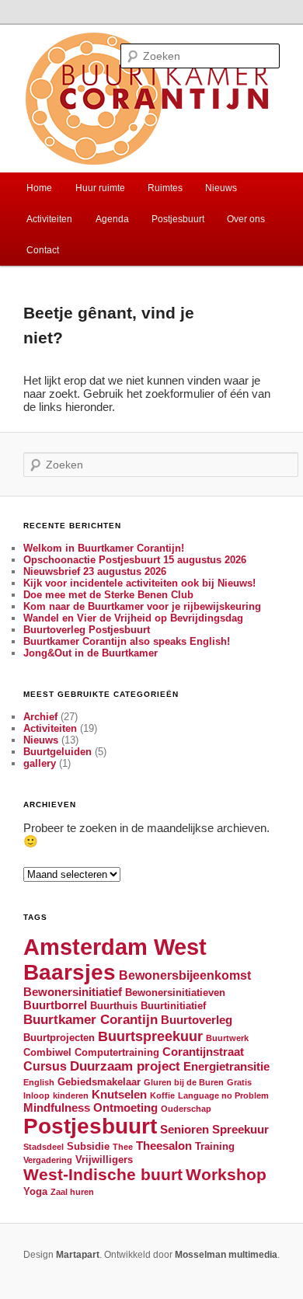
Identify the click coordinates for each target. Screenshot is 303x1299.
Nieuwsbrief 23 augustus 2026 (94, 571)
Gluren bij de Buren (184, 1082)
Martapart (77, 1254)
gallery (39, 763)
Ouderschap (186, 1108)
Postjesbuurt (178, 219)
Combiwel (47, 1052)
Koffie (162, 1095)
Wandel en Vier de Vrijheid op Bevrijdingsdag (133, 618)
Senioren (184, 1129)
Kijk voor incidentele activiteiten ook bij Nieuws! (139, 583)
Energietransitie (226, 1066)
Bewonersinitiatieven (175, 992)
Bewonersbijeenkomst (185, 975)
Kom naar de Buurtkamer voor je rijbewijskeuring (142, 606)
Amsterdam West (115, 946)
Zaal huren (72, 1191)
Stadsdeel (43, 1146)
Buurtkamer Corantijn (90, 1019)
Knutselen (119, 1094)
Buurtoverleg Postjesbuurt (86, 630)
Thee (123, 1146)
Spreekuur (240, 1129)
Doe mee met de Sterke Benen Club (108, 595)
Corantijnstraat (203, 1052)
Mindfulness (56, 1108)
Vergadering (47, 1160)
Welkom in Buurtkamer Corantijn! (103, 548)
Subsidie (88, 1146)
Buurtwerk (227, 1038)
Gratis (239, 1082)
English (38, 1082)
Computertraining (117, 1052)
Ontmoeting (125, 1108)
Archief (40, 717)
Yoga (35, 1191)
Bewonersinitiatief (72, 992)
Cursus (45, 1066)
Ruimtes (165, 188)
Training (215, 1146)
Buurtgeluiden (57, 751)
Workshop (226, 1174)
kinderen (71, 1095)
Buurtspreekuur (150, 1036)
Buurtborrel (55, 1005)
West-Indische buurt (103, 1174)
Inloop (36, 1095)
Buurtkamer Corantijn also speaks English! (126, 641)
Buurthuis (114, 1006)
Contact (42, 250)
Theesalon (164, 1146)
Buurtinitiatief (173, 1006)
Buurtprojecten (59, 1037)
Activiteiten (49, 219)
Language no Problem (223, 1095)
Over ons (246, 219)
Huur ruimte (100, 188)
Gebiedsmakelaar (99, 1082)
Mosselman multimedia (226, 1254)
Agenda (112, 219)
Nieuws (221, 188)
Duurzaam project (125, 1066)
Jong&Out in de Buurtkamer (90, 653)
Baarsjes (69, 972)
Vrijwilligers (104, 1159)
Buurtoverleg (196, 1020)
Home (39, 188)
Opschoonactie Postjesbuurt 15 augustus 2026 (134, 560)
